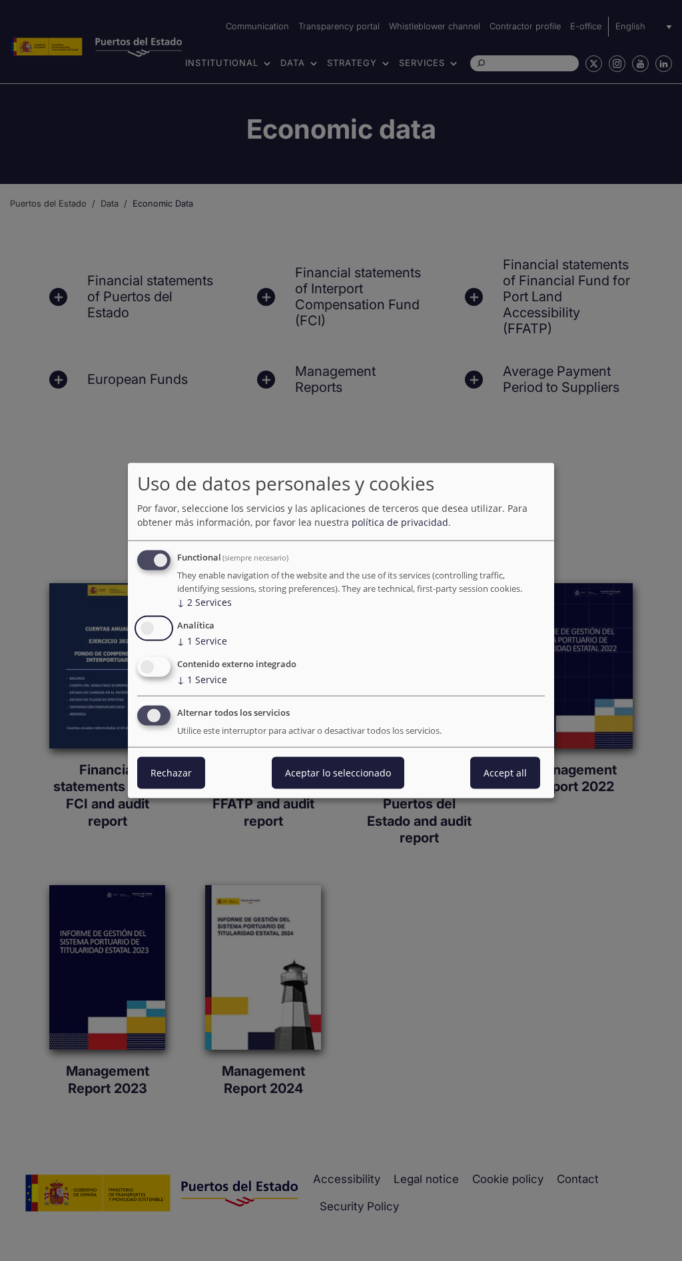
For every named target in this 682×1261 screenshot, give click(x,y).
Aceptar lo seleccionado (338, 772)
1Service (202, 640)
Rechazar (171, 772)
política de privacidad (400, 522)
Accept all (505, 772)
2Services (204, 602)
